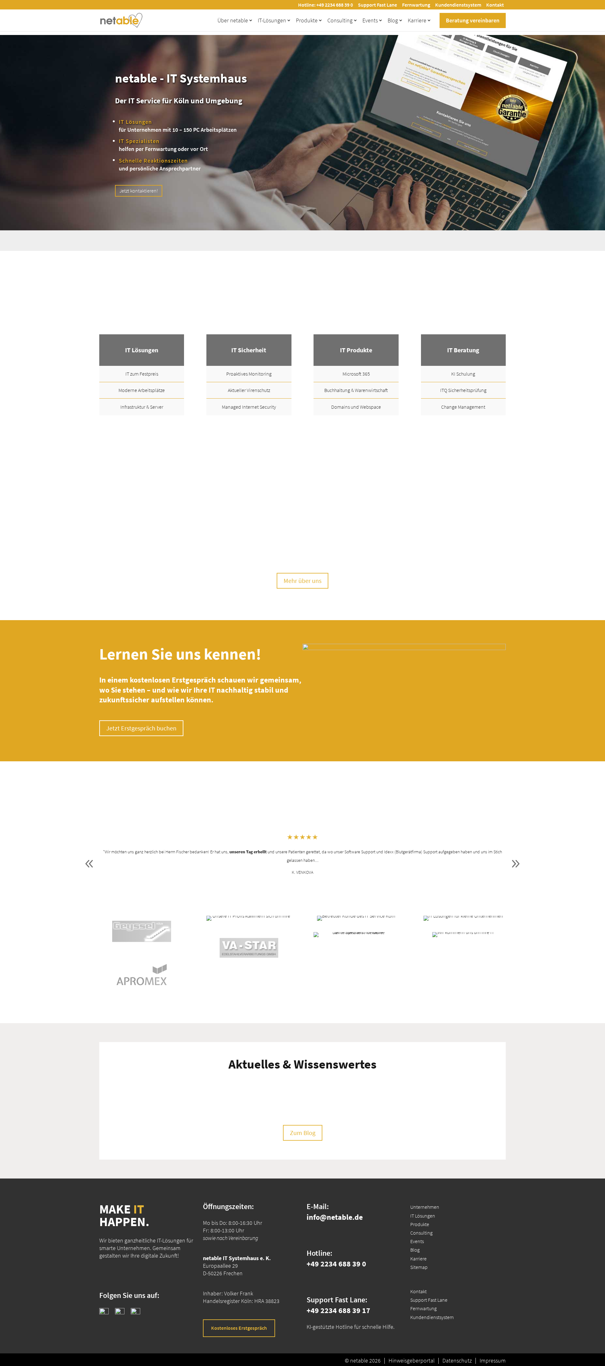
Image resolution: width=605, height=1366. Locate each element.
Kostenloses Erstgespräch (239, 1328)
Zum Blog (302, 1133)
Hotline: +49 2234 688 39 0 (325, 5)
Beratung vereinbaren (472, 20)
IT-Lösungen (272, 20)
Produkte (307, 20)
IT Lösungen (422, 1215)
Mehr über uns (302, 581)
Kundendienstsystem (458, 5)
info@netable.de (335, 1217)
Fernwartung (416, 5)
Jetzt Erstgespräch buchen (141, 728)
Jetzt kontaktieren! (138, 190)
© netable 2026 (363, 1360)
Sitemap (419, 1267)
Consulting (340, 20)
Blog (393, 20)
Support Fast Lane (377, 5)
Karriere (417, 20)
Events (370, 20)
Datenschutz (457, 1360)
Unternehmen (424, 1207)
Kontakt (495, 5)
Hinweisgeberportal (412, 1360)
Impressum (493, 1360)
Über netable (232, 20)
